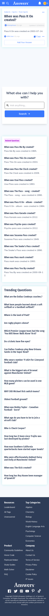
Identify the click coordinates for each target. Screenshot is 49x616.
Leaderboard (9, 507)
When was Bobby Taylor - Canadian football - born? (21, 408)
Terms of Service (33, 560)
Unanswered (9, 517)
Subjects (7, 12)
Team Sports (23, 12)
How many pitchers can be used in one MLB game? (23, 382)
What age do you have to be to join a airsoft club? (22, 419)
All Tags (7, 512)
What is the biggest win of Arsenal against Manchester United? (20, 371)
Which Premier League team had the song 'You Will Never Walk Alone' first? (24, 332)
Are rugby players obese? (16, 323)
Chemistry (30, 512)
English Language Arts (35, 526)
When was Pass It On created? (18, 18)
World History (31, 521)
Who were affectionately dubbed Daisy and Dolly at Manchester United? (23, 458)
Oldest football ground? (16, 399)
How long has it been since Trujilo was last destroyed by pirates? (22, 437)
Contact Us (30, 555)
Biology (29, 517)
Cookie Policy (31, 574)
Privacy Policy (31, 565)
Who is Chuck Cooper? (15, 428)
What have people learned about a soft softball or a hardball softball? (23, 306)
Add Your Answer (24, 42)
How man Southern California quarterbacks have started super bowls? (24, 448)
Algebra (29, 507)
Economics (30, 541)
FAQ (6, 574)
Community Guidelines (13, 550)
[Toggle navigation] (3, 3)
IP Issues (29, 579)
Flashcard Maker (11, 560)
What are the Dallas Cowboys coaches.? (23, 296)
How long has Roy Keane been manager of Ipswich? (23, 477)
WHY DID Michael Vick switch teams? (22, 391)
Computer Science (33, 536)
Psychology (30, 531)
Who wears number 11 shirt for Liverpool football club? (24, 361)
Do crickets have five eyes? (17, 341)
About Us (29, 550)
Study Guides (9, 565)
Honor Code (9, 555)
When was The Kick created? (18, 467)
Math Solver (9, 569)
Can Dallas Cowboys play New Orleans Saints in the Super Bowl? (22, 350)
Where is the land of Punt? (17, 315)
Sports (14, 12)
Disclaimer (30, 569)
